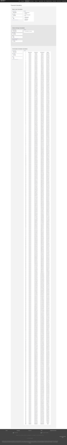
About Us (36, 1)
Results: (25, 29)
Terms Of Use (61, 436)
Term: (13, 35)
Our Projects (32, 1)
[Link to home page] (3, 1)
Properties (23, 1)
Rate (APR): (14, 32)
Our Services (27, 1)
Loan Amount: (14, 29)
